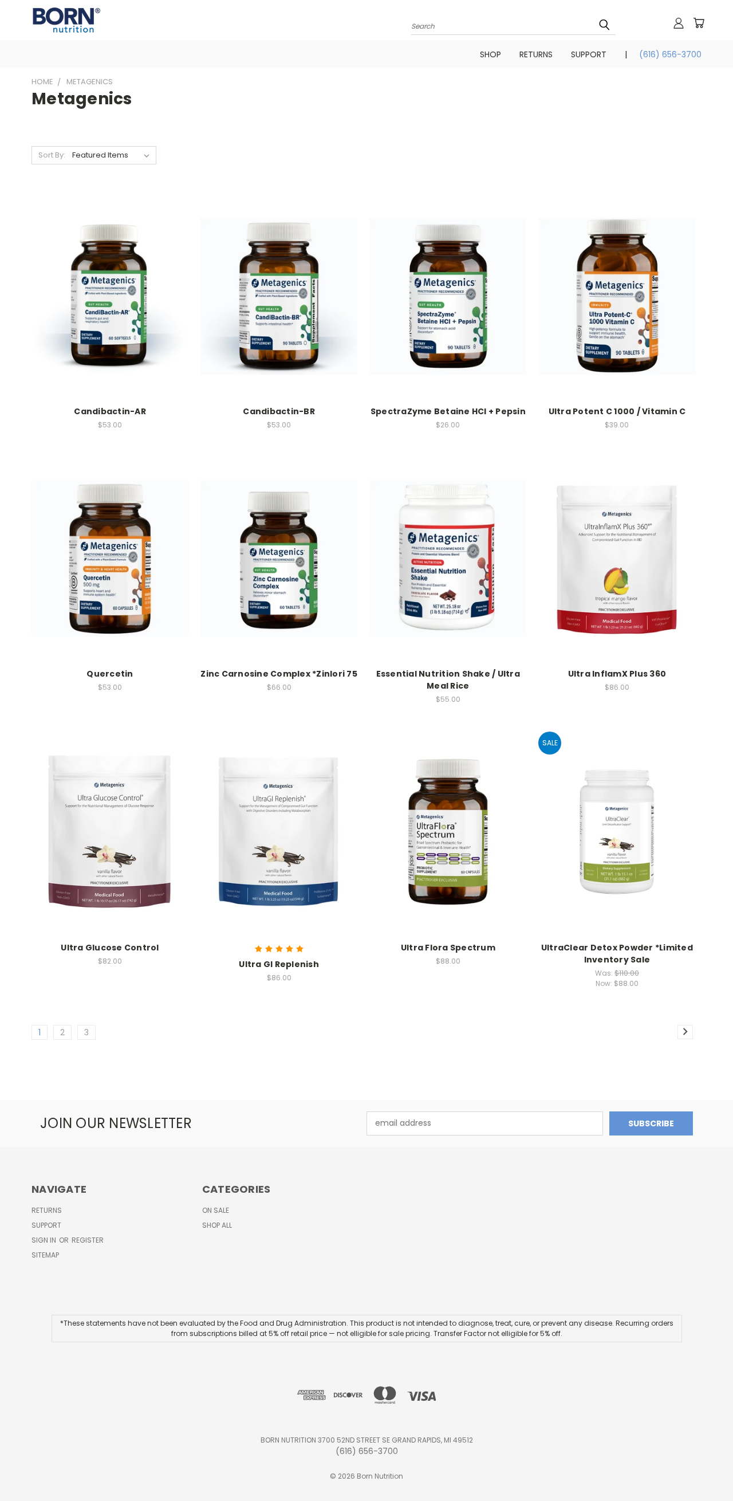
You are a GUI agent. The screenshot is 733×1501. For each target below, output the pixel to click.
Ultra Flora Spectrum (448, 947)
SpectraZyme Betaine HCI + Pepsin (448, 411)
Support (588, 54)
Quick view (110, 284)
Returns (536, 54)
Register (88, 1240)
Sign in (44, 1240)
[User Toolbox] (678, 23)
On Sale (215, 1210)
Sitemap (45, 1255)
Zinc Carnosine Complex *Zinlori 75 (278, 673)
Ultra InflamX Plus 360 (617, 673)
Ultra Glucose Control (110, 947)
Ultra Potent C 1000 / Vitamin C (617, 411)
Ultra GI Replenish (279, 964)
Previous (703, 1465)
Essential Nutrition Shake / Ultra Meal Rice (448, 679)
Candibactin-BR (279, 411)
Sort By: (51, 155)
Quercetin (109, 673)
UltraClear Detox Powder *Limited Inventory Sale (617, 953)
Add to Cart (110, 305)
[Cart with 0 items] (698, 23)
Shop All (217, 1225)
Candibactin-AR (110, 411)
